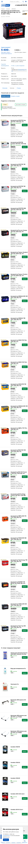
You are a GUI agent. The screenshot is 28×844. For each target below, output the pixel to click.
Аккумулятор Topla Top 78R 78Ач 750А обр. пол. (18, 626)
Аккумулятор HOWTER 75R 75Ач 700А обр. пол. (18, 165)
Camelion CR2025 (15, 778)
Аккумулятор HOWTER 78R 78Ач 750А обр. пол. (18, 187)
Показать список (6, 96)
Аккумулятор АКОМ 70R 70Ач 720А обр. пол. (19, 362)
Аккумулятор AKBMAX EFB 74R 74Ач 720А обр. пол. (19, 296)
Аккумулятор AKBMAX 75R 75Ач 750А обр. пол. (18, 318)
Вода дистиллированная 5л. (18, 668)
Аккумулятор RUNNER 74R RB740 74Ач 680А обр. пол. (18, 582)
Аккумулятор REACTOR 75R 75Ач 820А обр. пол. (18, 450)
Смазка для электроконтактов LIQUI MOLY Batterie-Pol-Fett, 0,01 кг (19, 654)
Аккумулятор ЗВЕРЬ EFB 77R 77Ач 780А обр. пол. (18, 516)
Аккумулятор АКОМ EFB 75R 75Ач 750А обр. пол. (18, 384)
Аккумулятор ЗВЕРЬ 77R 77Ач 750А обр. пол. (19, 428)
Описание (4, 88)
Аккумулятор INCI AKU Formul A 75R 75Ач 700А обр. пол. (19, 472)
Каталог (8, 9)
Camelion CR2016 (15, 747)
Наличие (12, 88)
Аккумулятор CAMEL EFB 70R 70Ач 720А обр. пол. (19, 604)
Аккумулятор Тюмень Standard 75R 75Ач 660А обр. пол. (19, 253)
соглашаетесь (6, 835)
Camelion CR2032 (15, 762)
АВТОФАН (14, 9)
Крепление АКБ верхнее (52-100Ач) (18, 700)
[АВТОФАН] (24, 13)
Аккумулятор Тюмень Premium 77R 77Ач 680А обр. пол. (19, 275)
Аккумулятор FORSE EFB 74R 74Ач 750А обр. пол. (18, 538)
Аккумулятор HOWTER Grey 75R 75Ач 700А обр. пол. (18, 121)
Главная (3, 9)
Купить (25, 125)
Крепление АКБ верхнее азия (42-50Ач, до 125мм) (19, 731)
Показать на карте (15, 96)
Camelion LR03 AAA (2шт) (17, 794)
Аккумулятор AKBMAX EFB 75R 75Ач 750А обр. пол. (19, 406)
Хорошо (6, 839)
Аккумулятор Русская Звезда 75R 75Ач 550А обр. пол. (19, 231)
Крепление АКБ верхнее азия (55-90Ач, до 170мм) (19, 716)
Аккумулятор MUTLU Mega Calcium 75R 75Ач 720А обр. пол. (18, 495)
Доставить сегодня (20, 104)
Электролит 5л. (15, 684)
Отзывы (19, 88)
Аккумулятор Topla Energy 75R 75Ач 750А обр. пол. (19, 560)
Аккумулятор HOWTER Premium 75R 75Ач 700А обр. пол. (18, 144)
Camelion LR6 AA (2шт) (17, 809)
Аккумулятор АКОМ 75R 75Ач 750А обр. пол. (19, 340)
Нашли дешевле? (6, 47)
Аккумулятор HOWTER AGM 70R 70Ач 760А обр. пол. (18, 209)
